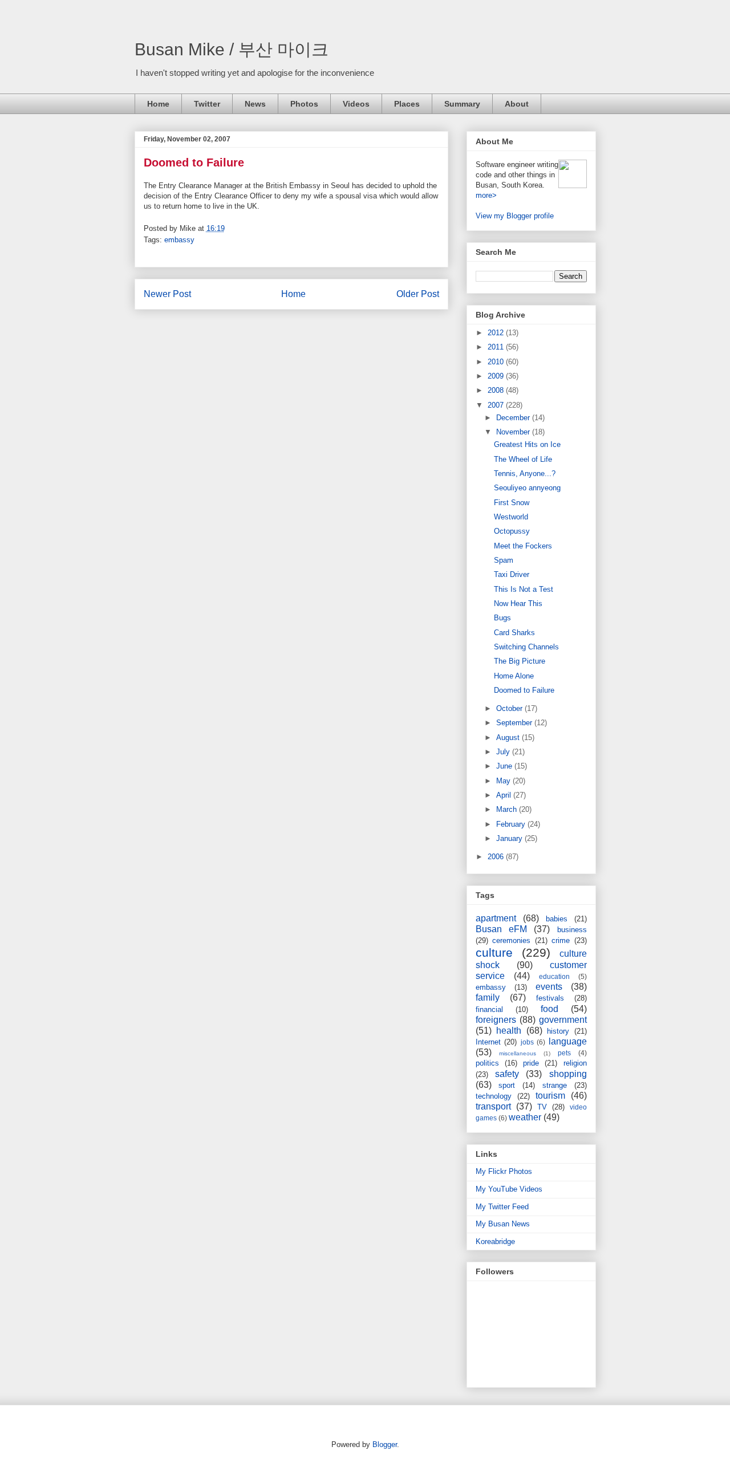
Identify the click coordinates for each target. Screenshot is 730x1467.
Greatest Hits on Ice (527, 444)
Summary (462, 103)
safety (507, 1074)
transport (493, 1106)
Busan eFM (501, 929)
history (558, 1031)
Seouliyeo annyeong (527, 487)
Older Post (417, 294)
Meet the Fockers (523, 546)
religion (575, 1063)
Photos (304, 103)
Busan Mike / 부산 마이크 (231, 49)
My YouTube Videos (509, 1189)
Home (158, 103)
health (508, 1030)
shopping (568, 1074)
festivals (550, 998)
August (509, 737)
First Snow (511, 502)
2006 (497, 856)
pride (531, 1063)
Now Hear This (518, 603)
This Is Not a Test (523, 589)
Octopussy (512, 531)
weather (525, 1117)
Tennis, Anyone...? (524, 473)
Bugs (502, 617)
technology (494, 1096)
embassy (179, 239)
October (510, 708)
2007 (497, 405)
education (554, 976)
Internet (488, 1042)
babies (556, 919)
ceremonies (511, 940)
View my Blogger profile (515, 216)
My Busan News (503, 1224)
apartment (496, 918)
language (568, 1041)
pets (564, 1052)
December (514, 417)
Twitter (207, 103)
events (549, 986)
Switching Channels (526, 647)
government (563, 1020)
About (517, 103)
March (507, 809)
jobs (527, 1042)
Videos (356, 103)
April (504, 795)
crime (560, 940)
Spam (503, 560)
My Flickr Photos (504, 1171)
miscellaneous (517, 1053)
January (510, 838)
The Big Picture (519, 661)
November (514, 432)
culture (494, 952)
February (512, 824)
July (504, 751)
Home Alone (514, 676)
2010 (497, 361)
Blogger (384, 1444)
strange (554, 1085)
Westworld (511, 517)
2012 (497, 332)
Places (407, 103)
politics (487, 1063)
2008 (497, 390)
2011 (497, 347)
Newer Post (167, 294)
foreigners (496, 1020)
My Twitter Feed (502, 1206)
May (504, 781)
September (515, 722)
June (505, 766)
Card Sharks (514, 632)
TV (542, 1107)
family (488, 997)
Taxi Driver (511, 574)
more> (486, 195)
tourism (550, 1095)
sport (506, 1085)
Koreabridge (495, 1241)
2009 (497, 376)
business (572, 929)
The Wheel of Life (523, 459)
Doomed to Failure (194, 162)
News (255, 103)
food (549, 1009)
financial (489, 1009)
